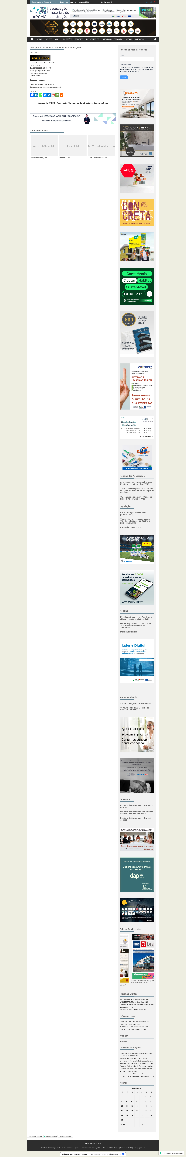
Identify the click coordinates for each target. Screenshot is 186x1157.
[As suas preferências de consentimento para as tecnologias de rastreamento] (171, 1153)
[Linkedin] (36, 95)
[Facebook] (32, 95)
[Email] (57, 95)
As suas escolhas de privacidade (104, 1154)
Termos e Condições (66, 1136)
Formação (118, 39)
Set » (142, 1125)
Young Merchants (128, 697)
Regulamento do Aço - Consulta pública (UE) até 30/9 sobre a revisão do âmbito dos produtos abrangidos (85, 2)
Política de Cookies (51, 1136)
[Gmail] (53, 95)
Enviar (124, 77)
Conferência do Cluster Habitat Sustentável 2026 (137, 1005)
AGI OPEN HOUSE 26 (127, 999)
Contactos (139, 39)
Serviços (107, 39)
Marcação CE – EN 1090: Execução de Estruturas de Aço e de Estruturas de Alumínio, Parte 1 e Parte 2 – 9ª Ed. (136, 1061)
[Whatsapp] (40, 95)
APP (56, 39)
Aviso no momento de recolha (74, 1154)
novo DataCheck (93, 39)
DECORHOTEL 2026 (126, 1027)
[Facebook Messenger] (45, 95)
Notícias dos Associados (132, 476)
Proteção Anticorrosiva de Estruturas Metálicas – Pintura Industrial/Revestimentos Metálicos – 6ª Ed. (136, 1068)
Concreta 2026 (125, 1029)
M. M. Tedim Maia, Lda (101, 146)
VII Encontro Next (126, 1010)
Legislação (125, 506)
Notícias (124, 611)
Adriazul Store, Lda (44, 146)
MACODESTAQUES (126, 1002)
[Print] (61, 95)
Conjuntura (125, 799)
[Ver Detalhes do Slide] (113, 12)
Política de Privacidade (35, 1136)
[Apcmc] (32, 39)
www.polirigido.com (40, 73)
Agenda (129, 39)
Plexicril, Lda (72, 146)
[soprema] (93, 27)
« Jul (123, 1125)
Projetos (79, 39)
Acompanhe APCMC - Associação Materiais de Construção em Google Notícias (73, 103)
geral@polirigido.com (42, 71)
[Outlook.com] (49, 95)
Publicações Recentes (130, 929)
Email (122, 55)
